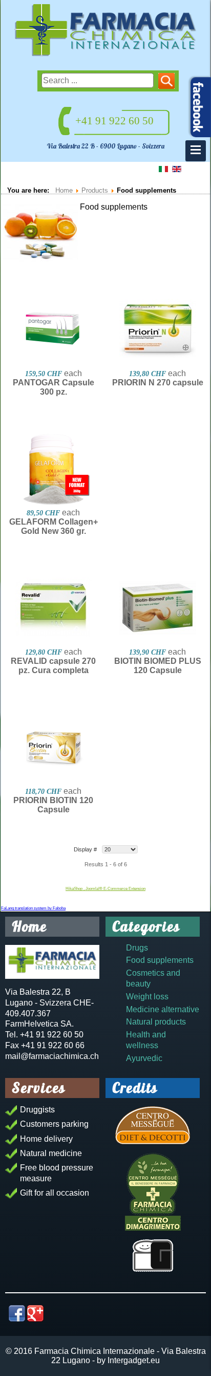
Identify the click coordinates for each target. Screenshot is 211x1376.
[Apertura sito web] (153, 1255)
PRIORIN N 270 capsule (157, 382)
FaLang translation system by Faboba (33, 908)
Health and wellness (146, 1040)
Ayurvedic (144, 1058)
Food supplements (160, 960)
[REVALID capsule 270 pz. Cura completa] (53, 607)
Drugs (137, 947)
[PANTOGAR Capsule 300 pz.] (53, 329)
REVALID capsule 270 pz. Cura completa (53, 666)
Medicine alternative (162, 1009)
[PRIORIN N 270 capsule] (158, 329)
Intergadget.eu (134, 1360)
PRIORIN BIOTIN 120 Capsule (53, 805)
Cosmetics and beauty (153, 978)
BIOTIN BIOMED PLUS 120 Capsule (157, 666)
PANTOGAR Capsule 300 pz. (53, 387)
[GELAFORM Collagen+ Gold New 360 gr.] (53, 468)
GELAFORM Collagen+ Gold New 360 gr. (53, 526)
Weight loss (147, 996)
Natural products (156, 1021)
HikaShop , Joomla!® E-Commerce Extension (105, 888)
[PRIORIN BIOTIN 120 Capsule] (53, 747)
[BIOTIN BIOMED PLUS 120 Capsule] (158, 607)
